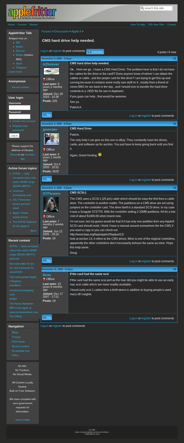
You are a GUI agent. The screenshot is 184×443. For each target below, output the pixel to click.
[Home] (32, 18)
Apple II (76, 31)
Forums (22, 24)
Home (11, 24)
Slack (19, 63)
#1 (174, 58)
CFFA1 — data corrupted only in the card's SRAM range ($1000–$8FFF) (24, 250)
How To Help (138, 24)
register (57, 50)
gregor (13, 298)
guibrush (14, 258)
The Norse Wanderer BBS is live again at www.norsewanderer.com (24, 307)
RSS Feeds (18, 341)
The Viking (16, 316)
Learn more (15, 71)
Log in (45, 50)
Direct (13, 154)
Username (16, 103)
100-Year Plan (156, 24)
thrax (47, 275)
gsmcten (50, 129)
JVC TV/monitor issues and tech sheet (22, 203)
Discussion (61, 31)
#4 (174, 269)
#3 (174, 187)
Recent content (20, 87)
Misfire (20, 54)
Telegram (21, 67)
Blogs (15, 332)
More (33, 230)
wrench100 (16, 271)
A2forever (51, 64)
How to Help (22, 419)
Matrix (19, 46)
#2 (174, 123)
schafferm (15, 285)
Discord (20, 50)
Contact (171, 24)
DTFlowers (52, 193)
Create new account (24, 121)
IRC (18, 42)
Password (15, 112)
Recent (34, 24)
